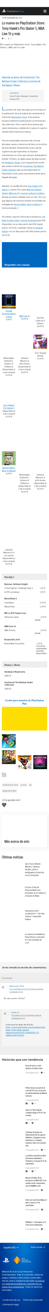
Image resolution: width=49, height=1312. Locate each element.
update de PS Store (9, 791)
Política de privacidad (32, 1299)
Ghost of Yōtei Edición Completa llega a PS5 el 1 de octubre (36, 1112)
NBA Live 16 (14, 193)
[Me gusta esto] (42, 1072)
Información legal (11, 1304)
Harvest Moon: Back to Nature (27, 204)
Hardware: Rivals (12, 162)
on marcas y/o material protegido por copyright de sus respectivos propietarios (23, 1283)
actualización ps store (10, 785)
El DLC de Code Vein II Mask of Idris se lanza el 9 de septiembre (36, 1202)
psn (30, 785)
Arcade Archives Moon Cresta (9, 314)
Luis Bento (14, 93)
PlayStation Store (19, 117)
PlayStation (15, 11)
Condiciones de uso (11, 1299)
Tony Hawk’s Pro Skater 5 (9, 406)
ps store (24, 785)
